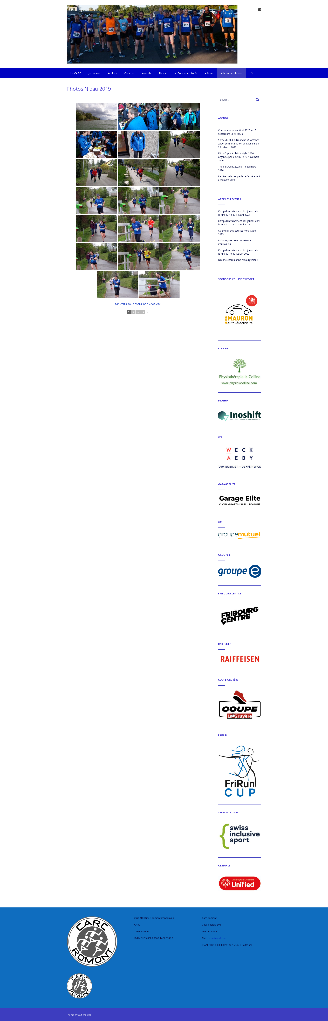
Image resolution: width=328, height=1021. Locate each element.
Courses (129, 73)
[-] (152, 34)
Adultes (112, 73)
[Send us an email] (259, 9)
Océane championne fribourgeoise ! (238, 259)
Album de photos (232, 73)
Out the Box (84, 1014)
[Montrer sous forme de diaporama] (138, 304)
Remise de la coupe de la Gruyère (236, 176)
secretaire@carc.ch (218, 938)
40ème (209, 73)
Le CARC (75, 73)
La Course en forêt (185, 73)
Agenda (147, 73)
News (162, 73)
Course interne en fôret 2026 (234, 130)
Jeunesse (94, 73)
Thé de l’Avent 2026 (229, 166)
